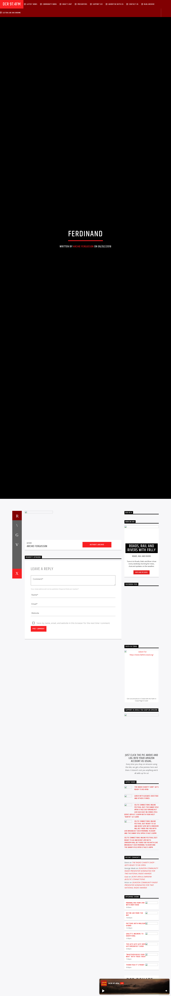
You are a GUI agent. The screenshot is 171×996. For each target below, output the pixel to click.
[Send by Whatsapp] (17, 616)
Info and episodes (141, 624)
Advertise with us (116, 4)
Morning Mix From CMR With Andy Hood (135, 956)
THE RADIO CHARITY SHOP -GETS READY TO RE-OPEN (146, 840)
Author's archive (97, 597)
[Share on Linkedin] (17, 607)
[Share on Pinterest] (17, 597)
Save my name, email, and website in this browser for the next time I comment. (73, 675)
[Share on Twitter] (17, 587)
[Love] (17, 626)
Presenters (82, 4)
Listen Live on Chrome (12, 12)
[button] (103, 990)
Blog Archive (149, 4)
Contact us (133, 4)
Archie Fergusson (83, 271)
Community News (50, 4)
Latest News (32, 4)
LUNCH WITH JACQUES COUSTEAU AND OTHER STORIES (146, 849)
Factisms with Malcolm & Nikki (136, 977)
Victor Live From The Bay (134, 966)
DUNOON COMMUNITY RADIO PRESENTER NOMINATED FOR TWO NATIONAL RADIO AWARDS (141, 923)
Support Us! (98, 4)
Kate (126, 929)
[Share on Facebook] (17, 577)
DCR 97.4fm (12, 4)
